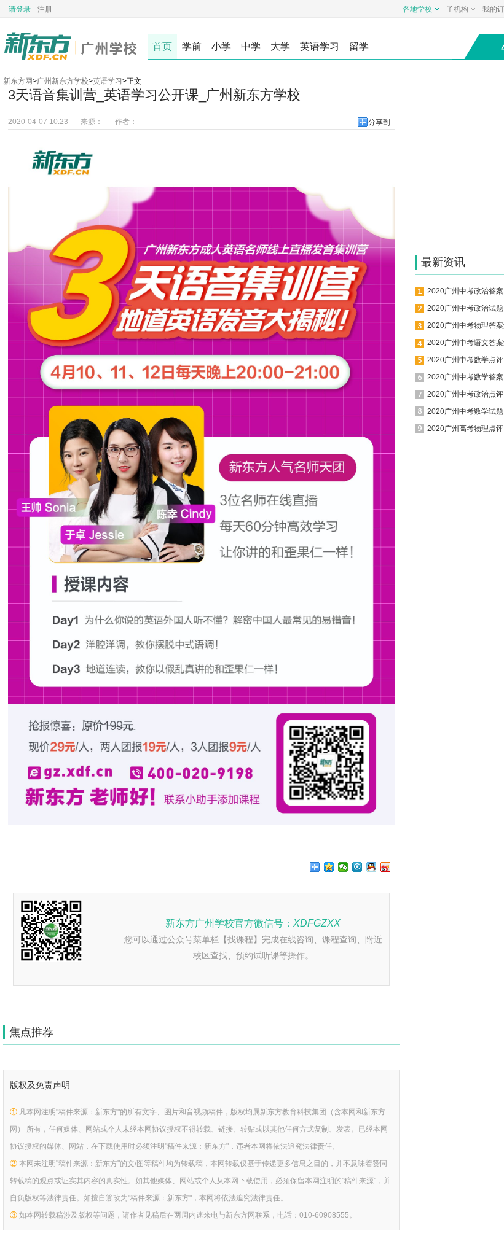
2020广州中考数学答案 (465, 377)
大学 (280, 46)
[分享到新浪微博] (385, 867)
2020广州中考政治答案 (465, 291)
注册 (44, 9)
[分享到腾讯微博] (357, 867)
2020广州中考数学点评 (465, 360)
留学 (359, 46)
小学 (221, 46)
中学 (251, 46)
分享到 (379, 122)
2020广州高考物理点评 (465, 428)
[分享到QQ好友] (371, 867)
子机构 (457, 9)
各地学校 (417, 9)
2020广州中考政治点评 (465, 394)
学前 (192, 46)
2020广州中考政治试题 (465, 308)
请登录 (20, 9)
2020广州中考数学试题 (465, 411)
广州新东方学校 (63, 81)
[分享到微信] (343, 867)
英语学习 (319, 46)
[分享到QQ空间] (329, 867)
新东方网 (18, 81)
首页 (162, 46)
